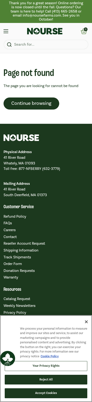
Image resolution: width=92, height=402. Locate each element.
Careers (10, 230)
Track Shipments (17, 257)
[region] (46, 11)
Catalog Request (17, 298)
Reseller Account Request (24, 243)
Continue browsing (31, 103)
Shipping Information (21, 250)
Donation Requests (19, 270)
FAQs (8, 223)
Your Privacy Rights (46, 366)
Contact (10, 236)
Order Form (13, 263)
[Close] (86, 322)
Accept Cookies (46, 393)
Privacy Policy (15, 312)
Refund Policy (15, 216)
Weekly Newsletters (19, 305)
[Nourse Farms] (45, 31)
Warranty (11, 277)
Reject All (45, 379)
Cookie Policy (50, 356)
